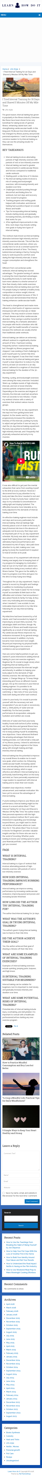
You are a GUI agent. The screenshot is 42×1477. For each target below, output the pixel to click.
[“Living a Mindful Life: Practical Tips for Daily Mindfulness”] (21, 1084)
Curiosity (9, 1436)
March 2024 (11, 1392)
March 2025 (11, 1350)
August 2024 (11, 1374)
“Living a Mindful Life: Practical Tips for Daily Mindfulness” (20, 1099)
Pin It (16, 1026)
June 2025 (10, 1339)
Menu (3, 15)
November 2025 (13, 1322)
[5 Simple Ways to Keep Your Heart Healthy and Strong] (21, 1116)
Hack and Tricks (12, 1439)
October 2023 (12, 1409)
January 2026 (11, 1315)
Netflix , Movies (12, 1446)
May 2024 (10, 1385)
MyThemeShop (25, 1474)
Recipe (9, 1457)
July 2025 (10, 1336)
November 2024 (13, 1364)
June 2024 (10, 1381)
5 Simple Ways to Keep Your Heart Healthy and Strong (19, 1132)
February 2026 (12, 1311)
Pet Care (10, 1453)
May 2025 (10, 1343)
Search (7, 1213)
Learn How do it (14, 1471)
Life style (9, 110)
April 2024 (10, 1388)
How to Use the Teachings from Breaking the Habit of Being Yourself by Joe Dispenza (21, 1245)
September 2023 (13, 1413)
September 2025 (13, 1329)
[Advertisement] (21, 40)
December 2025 (13, 1318)
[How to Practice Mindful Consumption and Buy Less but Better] (21, 1048)
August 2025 (11, 1332)
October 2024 (12, 1367)
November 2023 (13, 1406)
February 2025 (12, 1353)
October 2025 (12, 1325)
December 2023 (13, 1402)
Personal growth (13, 1450)
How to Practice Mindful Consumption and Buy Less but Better (17, 1065)
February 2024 (12, 1395)
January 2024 (11, 1399)
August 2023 (11, 1416)
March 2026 (11, 1308)
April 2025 (10, 1346)
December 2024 (13, 1360)
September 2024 (13, 1371)
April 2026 (10, 1304)
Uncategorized (12, 1460)
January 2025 (11, 1357)
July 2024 (10, 1378)
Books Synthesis (13, 1432)
